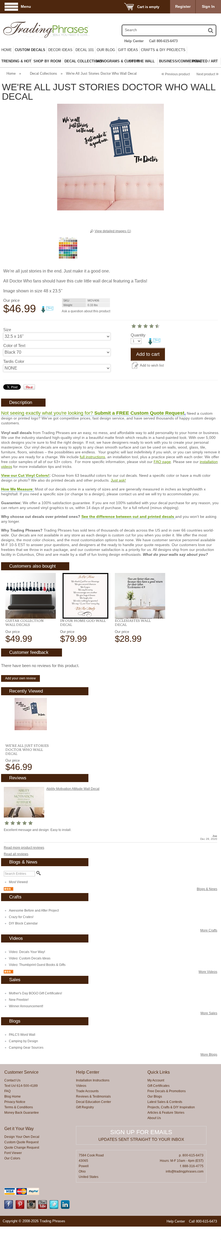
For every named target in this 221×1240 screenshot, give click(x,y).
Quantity (138, 335)
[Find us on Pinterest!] (20, 1208)
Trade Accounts (87, 1091)
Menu (26, 6)
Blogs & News (207, 889)
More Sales (209, 1013)
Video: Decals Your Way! (27, 952)
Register (183, 6)
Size (7, 329)
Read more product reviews (24, 848)
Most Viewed (18, 882)
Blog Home (12, 1096)
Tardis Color (13, 361)
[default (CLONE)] (140, 596)
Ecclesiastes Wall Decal (133, 622)
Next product (207, 74)
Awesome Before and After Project (34, 910)
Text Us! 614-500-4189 (21, 1086)
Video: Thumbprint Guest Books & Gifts (37, 965)
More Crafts (208, 930)
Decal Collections (43, 73)
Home (6, 50)
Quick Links (158, 1072)
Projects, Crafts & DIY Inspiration (171, 1107)
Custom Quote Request (21, 1142)
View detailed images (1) (113, 231)
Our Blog (106, 50)
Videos (81, 1086)
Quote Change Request (21, 1147)
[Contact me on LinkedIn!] (65, 1208)
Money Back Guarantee (21, 1112)
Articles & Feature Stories (165, 1112)
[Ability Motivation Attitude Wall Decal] (24, 816)
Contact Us (12, 1080)
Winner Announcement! (26, 1006)
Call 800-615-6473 (163, 41)
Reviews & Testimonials (93, 1096)
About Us (154, 1118)
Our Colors (12, 1158)
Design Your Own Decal (21, 1137)
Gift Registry (85, 1107)
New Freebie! (19, 1000)
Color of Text (14, 345)
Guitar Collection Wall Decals (24, 622)
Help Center (134, 41)
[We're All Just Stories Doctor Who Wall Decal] (30, 714)
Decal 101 (84, 50)
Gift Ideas (128, 50)
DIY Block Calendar (23, 923)
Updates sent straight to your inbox (141, 1139)
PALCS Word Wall (22, 1035)
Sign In (208, 6)
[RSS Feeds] (8, 889)
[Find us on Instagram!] (31, 1208)
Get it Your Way (19, 1128)
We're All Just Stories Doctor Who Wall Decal (27, 749)
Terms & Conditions (18, 1107)
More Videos (208, 972)
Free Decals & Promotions (166, 1091)
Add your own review (20, 678)
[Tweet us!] (54, 1208)
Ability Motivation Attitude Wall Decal (72, 789)
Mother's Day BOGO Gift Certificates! (35, 993)
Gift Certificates (158, 1086)
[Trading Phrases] (34, 29)
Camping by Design (23, 1041)
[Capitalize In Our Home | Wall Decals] (85, 596)
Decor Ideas (60, 50)
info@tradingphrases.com (184, 1171)
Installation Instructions (92, 1080)
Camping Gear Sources (26, 1047)
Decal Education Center (93, 1102)
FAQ (7, 1091)
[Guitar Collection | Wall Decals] (30, 596)
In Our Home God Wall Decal (83, 622)
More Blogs (209, 1054)
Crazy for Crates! (21, 917)
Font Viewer (13, 1153)
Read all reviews (16, 854)
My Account (155, 1080)
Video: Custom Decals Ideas (29, 958)
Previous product (175, 74)
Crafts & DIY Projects (163, 50)
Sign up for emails (141, 1132)
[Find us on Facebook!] (8, 1208)
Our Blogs (154, 1096)
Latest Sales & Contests (164, 1102)
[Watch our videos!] (42, 1208)
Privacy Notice (14, 1102)
